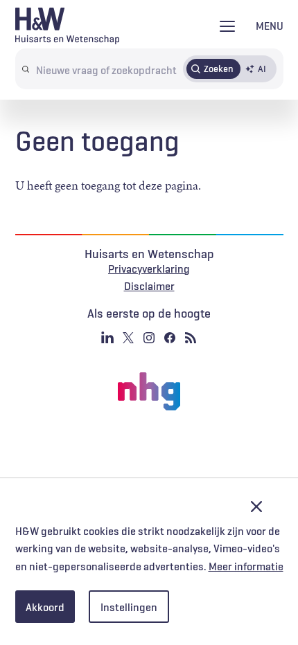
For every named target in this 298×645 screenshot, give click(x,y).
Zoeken (219, 68)
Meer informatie (246, 566)
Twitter (128, 338)
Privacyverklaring (149, 268)
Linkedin (107, 338)
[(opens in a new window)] (149, 391)
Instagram (149, 338)
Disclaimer (149, 286)
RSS (191, 338)
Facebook (170, 338)
